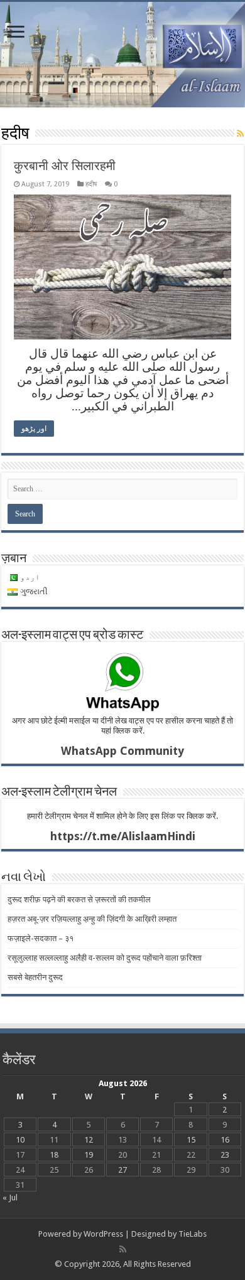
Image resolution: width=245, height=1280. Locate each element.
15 (191, 1139)
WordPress (103, 1234)
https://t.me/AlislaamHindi (122, 836)
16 (224, 1139)
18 (54, 1155)
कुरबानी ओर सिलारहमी (65, 165)
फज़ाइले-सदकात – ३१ (41, 938)
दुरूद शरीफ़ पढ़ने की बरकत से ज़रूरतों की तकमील (79, 899)
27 (122, 1170)
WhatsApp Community (122, 750)
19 (88, 1155)
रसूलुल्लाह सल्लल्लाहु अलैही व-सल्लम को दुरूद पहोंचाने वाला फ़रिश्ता (105, 958)
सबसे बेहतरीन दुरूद (35, 977)
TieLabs (192, 1234)
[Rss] (123, 1249)
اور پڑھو (33, 428)
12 (88, 1139)
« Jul (10, 1197)
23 (224, 1155)
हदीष (91, 184)
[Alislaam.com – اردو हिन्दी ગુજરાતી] (122, 54)
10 (20, 1139)
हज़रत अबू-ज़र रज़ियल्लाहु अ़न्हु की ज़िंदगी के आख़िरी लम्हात (92, 919)
